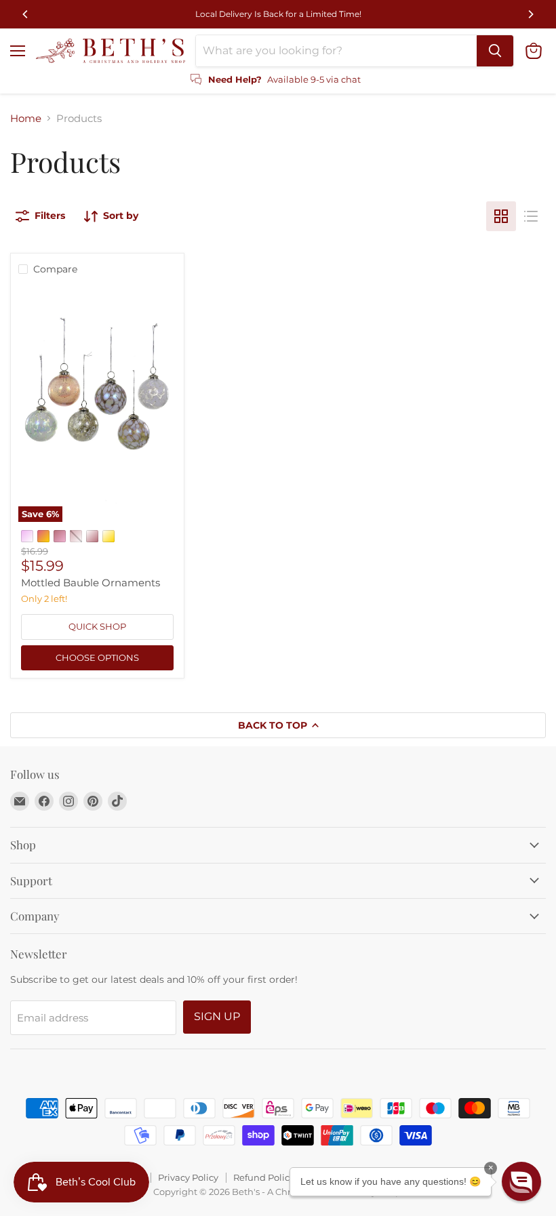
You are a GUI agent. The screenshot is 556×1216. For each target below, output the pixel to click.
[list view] (531, 216)
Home (25, 118)
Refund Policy (263, 1177)
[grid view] (501, 216)
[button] (521, 1181)
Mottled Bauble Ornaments (90, 582)
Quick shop (97, 626)
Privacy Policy (188, 1177)
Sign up (217, 1016)
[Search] (495, 50)
